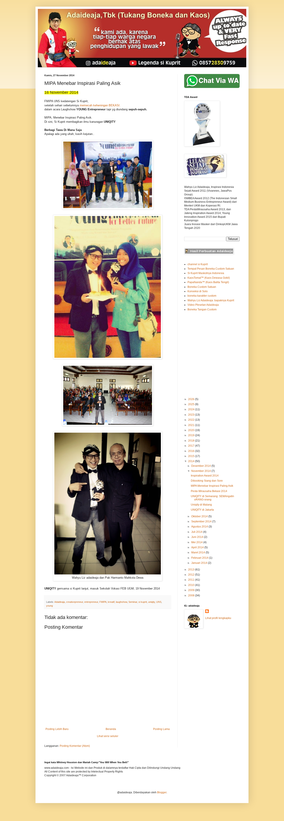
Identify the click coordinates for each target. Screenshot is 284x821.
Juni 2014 (197, 537)
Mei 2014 (197, 542)
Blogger (161, 792)
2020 (191, 430)
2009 (191, 590)
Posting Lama (161, 729)
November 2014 (201, 471)
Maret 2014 (198, 552)
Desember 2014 (201, 465)
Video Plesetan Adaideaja (203, 304)
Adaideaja (59, 602)
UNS (158, 602)
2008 (191, 595)
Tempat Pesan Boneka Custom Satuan (210, 268)
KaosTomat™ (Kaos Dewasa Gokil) (208, 277)
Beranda (111, 729)
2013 (191, 569)
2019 (191, 435)
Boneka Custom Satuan (201, 286)
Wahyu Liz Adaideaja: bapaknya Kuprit (210, 300)
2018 (191, 440)
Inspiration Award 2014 (205, 475)
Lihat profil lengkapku (218, 618)
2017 (191, 445)
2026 (191, 399)
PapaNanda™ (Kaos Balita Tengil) (208, 282)
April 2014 (197, 547)
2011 (191, 579)
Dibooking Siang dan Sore (207, 480)
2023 (191, 414)
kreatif (111, 602)
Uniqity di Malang (201, 504)
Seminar (132, 602)
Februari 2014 (200, 557)
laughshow (121, 602)
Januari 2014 (199, 562)
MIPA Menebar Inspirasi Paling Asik (212, 485)
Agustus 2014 (200, 526)
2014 (191, 461)
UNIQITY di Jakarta (202, 509)
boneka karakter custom (201, 295)
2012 (191, 574)
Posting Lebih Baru (57, 729)
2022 (191, 419)
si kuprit (142, 602)
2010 (191, 585)
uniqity (151, 602)
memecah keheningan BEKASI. (100, 105)
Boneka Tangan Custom (202, 309)
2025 (191, 404)
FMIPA (102, 602)
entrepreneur (91, 602)
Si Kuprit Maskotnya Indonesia (205, 273)
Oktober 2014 (199, 516)
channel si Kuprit (197, 264)
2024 (191, 409)
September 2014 (201, 521)
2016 (191, 451)
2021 (191, 425)
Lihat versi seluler (107, 736)
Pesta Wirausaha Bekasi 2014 (209, 491)
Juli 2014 (197, 531)
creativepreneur (74, 602)
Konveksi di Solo (197, 291)
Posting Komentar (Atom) (75, 745)
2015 (191, 456)
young (49, 605)
